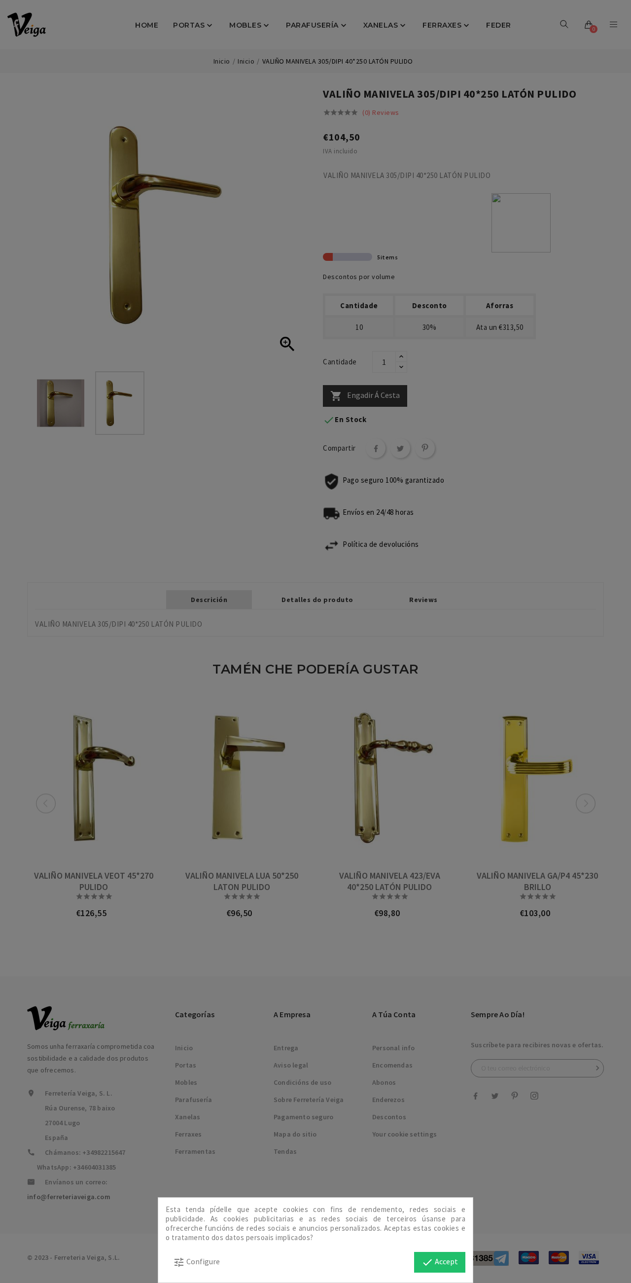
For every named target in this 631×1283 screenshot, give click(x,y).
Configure (196, 1262)
